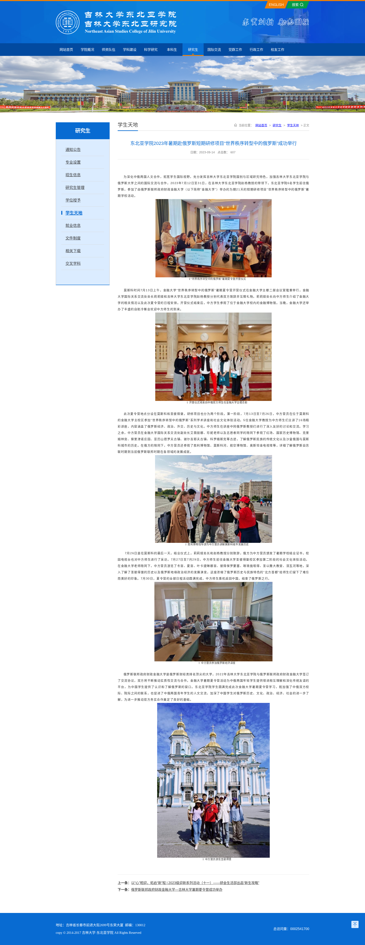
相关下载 (73, 251)
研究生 (277, 125)
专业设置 (73, 162)
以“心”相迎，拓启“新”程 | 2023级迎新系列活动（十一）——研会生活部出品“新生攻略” (195, 883)
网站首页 (261, 125)
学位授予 (73, 200)
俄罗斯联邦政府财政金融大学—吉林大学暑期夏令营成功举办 (176, 889)
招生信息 (73, 175)
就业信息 (73, 226)
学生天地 (73, 213)
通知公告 (73, 150)
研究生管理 (74, 188)
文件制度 (73, 238)
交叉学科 (73, 264)
